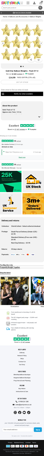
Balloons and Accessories (18, 17)
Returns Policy (22, 355)
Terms (34, 442)
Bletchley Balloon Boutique (22, 374)
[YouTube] (24, 412)
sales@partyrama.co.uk (23, 404)
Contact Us (22, 361)
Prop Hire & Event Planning (22, 380)
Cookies (28, 442)
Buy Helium (22, 388)
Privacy (10, 442)
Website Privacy (19, 442)
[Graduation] (14, 291)
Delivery (22, 352)
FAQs (22, 358)
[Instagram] (15, 412)
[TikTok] (28, 412)
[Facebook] (19, 412)
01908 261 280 (23, 401)
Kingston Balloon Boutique (22, 377)
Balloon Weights (35, 17)
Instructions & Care (22, 391)
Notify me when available (23, 94)
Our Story (22, 364)
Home (5, 17)
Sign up (38, 430)
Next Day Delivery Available (23, 12)
